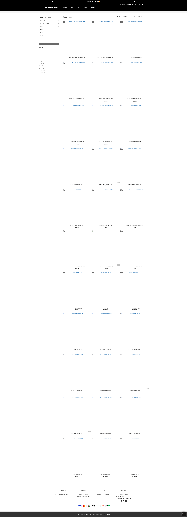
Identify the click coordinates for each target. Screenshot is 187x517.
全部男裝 (41, 26)
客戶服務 (85, 494)
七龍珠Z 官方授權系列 (44, 23)
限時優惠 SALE (43, 20)
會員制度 (108, 494)
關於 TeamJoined (105, 514)
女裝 (78, 8)
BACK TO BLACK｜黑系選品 (45, 17)
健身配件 (41, 35)
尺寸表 (57, 494)
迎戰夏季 (64, 8)
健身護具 (41, 32)
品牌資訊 (93, 8)
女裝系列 (41, 12)
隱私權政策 (87, 496)
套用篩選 (50, 44)
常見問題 (62, 494)
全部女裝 (41, 38)
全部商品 (38, 12)
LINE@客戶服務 (124, 494)
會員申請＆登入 (101, 494)
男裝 (72, 8)
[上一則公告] (52, 1)
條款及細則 (96, 514)
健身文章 (68, 494)
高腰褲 (45, 12)
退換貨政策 (80, 496)
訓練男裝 (41, 29)
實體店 (80, 494)
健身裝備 (84, 8)
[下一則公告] (134, 1)
